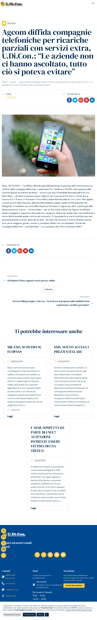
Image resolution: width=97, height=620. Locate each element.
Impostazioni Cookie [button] (12, 615)
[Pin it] (86, 100)
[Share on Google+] (81, 100)
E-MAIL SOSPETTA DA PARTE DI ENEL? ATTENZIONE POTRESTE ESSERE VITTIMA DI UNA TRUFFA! (47, 439)
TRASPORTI (15, 410)
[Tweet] (75, 100)
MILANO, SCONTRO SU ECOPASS (24, 349)
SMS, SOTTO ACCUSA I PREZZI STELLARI (71, 349)
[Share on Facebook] (69, 100)
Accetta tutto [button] (29, 615)
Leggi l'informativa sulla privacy (78, 610)
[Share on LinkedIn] (92, 100)
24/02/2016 (39, 460)
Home (4, 82)
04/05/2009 (63, 361)
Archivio (11, 23)
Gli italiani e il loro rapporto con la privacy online (31, 280)
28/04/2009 (17, 361)
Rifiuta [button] (40, 615)
